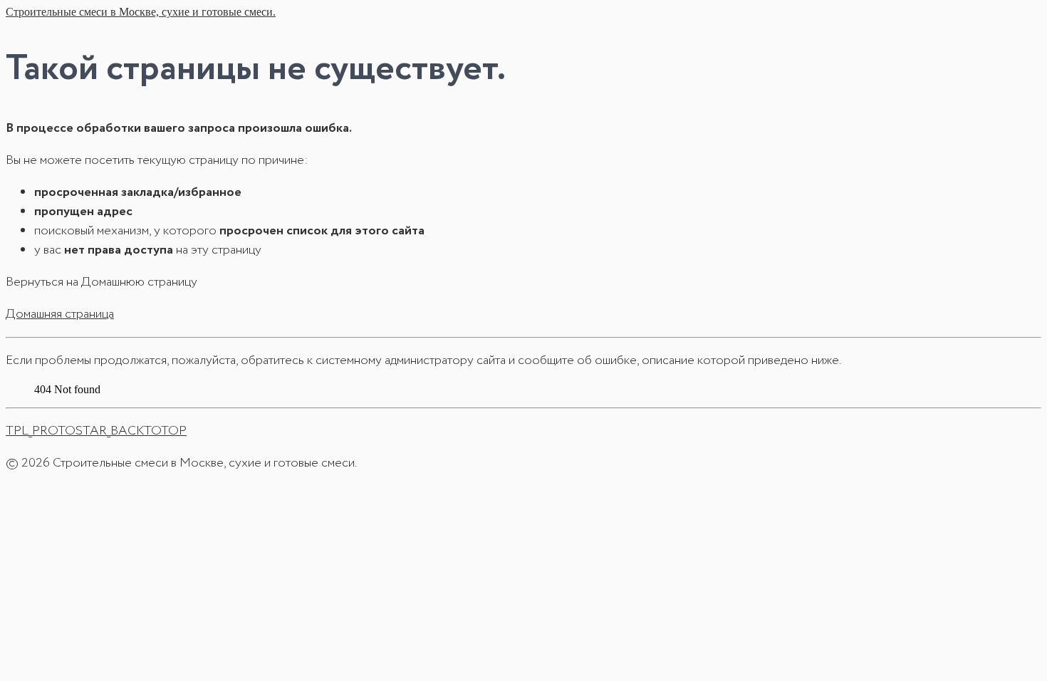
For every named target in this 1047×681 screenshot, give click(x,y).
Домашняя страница (60, 314)
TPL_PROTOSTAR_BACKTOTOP (96, 431)
